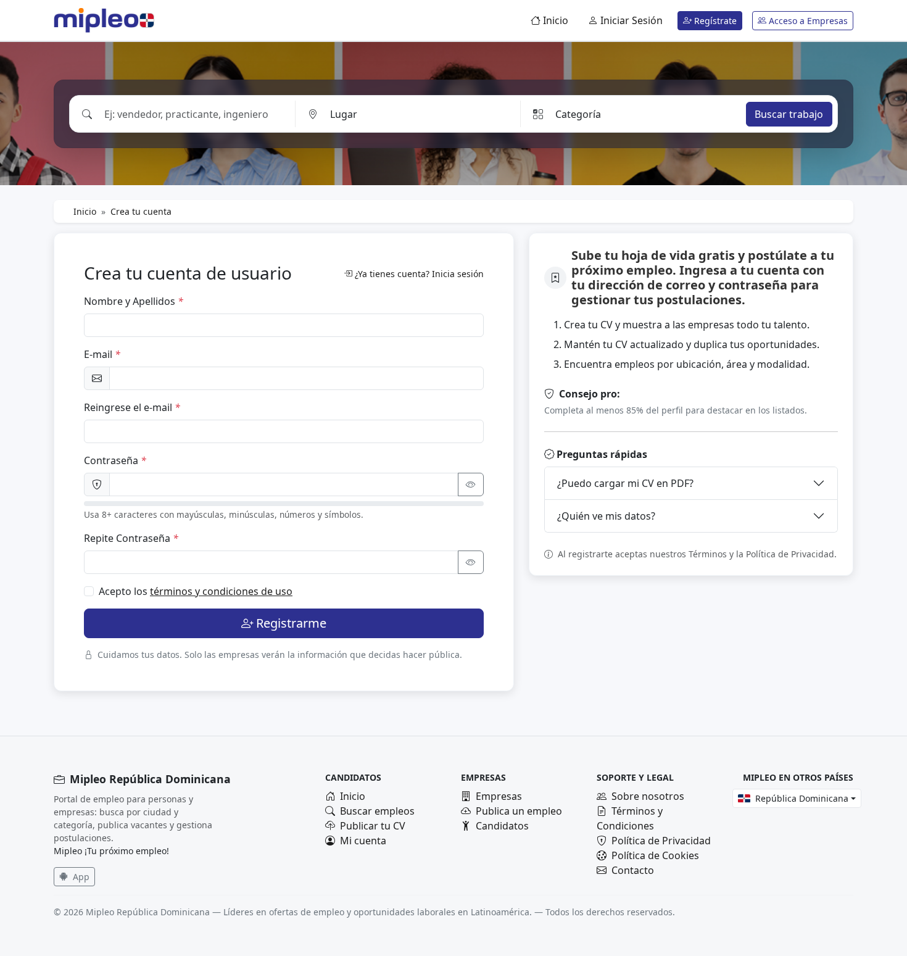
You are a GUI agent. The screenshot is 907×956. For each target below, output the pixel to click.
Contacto (632, 870)
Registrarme (291, 623)
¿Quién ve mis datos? (606, 516)
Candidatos (502, 826)
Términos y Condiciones (630, 818)
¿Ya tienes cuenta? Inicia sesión (419, 274)
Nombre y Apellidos (133, 301)
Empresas (499, 796)
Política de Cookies (655, 855)
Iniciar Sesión (630, 20)
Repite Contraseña (131, 538)
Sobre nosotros (647, 796)
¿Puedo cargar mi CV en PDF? (625, 483)
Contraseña (115, 460)
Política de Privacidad (661, 840)
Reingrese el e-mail (132, 407)
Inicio (554, 20)
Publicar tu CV (372, 826)
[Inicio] (96, 20)
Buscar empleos (377, 811)
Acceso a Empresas (807, 21)
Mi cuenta (363, 840)
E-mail (102, 354)
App (79, 877)
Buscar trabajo (789, 113)
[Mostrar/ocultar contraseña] (471, 484)
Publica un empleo (519, 811)
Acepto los (195, 591)
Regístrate (714, 21)
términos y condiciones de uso (221, 591)
